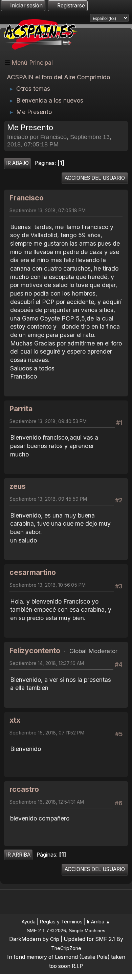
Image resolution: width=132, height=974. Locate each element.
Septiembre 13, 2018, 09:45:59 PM (48, 499)
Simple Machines (87, 930)
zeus (17, 486)
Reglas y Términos (61, 921)
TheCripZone (66, 948)
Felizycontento (34, 650)
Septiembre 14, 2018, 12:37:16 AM (46, 663)
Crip (54, 939)
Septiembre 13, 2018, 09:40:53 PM (48, 421)
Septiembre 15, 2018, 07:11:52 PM (46, 732)
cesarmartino (32, 572)
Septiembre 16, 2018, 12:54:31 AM (46, 802)
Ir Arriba (18, 855)
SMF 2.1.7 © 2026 (46, 930)
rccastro (24, 789)
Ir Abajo (17, 163)
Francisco (26, 198)
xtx (14, 720)
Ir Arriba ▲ (98, 921)
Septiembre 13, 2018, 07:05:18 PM (47, 210)
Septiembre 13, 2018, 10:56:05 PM (47, 585)
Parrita (20, 409)
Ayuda (29, 921)
